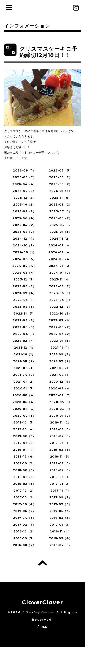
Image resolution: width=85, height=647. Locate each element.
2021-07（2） (60, 361)
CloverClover (42, 602)
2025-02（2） (24, 232)
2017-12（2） (24, 490)
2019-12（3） (24, 422)
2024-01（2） (60, 272)
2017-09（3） (60, 497)
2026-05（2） (60, 177)
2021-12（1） (24, 347)
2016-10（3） (24, 538)
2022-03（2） (60, 334)
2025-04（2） (24, 225)
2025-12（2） (24, 198)
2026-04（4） (24, 184)
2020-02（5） (24, 416)
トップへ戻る (42, 563)
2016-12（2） (24, 531)
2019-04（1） (24, 450)
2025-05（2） (60, 218)
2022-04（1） (24, 334)
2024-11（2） (61, 238)
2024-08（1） (24, 252)
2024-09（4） (61, 245)
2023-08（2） (60, 286)
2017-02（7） (24, 524)
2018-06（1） (24, 477)
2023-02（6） (24, 307)
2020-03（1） (60, 409)
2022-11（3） (24, 313)
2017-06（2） (24, 511)
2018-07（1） (61, 470)
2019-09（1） (61, 429)
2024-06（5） (24, 259)
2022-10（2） (61, 313)
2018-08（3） (24, 470)
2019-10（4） (24, 429)
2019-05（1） (61, 443)
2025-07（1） (60, 211)
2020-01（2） (60, 416)
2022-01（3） (61, 341)
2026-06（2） (24, 177)
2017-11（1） (61, 490)
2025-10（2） (24, 204)
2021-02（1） (60, 375)
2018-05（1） (61, 477)
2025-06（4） (24, 218)
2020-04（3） (24, 409)
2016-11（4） (60, 531)
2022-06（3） (24, 327)
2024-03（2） (60, 266)
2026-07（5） (60, 170)
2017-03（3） (61, 518)
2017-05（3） (61, 511)
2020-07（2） (60, 395)
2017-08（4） (24, 504)
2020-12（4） (60, 381)
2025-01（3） (61, 232)
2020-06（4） (24, 402)
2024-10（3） (24, 245)
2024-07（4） (61, 252)
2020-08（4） (24, 395)
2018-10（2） (24, 463)
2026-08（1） (24, 170)
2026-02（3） (24, 191)
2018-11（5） (60, 456)
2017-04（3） (24, 518)
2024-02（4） (24, 272)
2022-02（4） (24, 341)
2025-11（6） (60, 198)
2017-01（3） (60, 524)
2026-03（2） (60, 184)
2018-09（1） (61, 463)
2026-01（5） (60, 191)
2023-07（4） (24, 293)
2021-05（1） (60, 368)
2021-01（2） (24, 381)
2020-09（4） (60, 388)
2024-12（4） (24, 238)
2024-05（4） (60, 259)
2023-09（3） (24, 286)
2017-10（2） (24, 497)
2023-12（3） (24, 279)
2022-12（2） (61, 307)
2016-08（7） (24, 545)
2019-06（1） (24, 443)
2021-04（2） (24, 375)
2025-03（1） (61, 225)
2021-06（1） (24, 368)
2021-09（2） (60, 354)
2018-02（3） (24, 484)
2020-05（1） (60, 402)
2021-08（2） (24, 361)
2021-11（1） (61, 347)
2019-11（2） (60, 422)
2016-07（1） (61, 545)
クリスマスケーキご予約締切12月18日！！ (48, 51)
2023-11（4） (61, 279)
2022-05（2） (60, 327)
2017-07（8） (60, 504)
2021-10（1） (24, 354)
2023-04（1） (60, 300)
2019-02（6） (60, 450)
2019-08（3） (24, 436)
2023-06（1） (60, 293)
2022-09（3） (24, 320)
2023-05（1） (24, 300)
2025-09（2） (60, 204)
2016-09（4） (60, 538)
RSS (44, 627)
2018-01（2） (61, 484)
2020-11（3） (24, 388)
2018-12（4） (24, 456)
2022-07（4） (60, 320)
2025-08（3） (24, 211)
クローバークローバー (38, 612)
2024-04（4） (24, 266)
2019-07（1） (61, 436)
